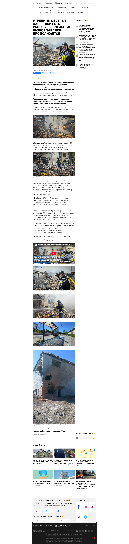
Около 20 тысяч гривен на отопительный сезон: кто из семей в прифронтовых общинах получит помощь (87, 38)
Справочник (48, 3)
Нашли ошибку (36, 434)
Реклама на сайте (71, 530)
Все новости (64, 15)
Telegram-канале (45, 101)
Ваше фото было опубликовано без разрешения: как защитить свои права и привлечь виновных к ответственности (86, 27)
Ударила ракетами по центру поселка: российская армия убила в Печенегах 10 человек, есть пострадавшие (87, 47)
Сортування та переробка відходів (65, 10)
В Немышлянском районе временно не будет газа (42, 482)
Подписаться (65, 520)
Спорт (87, 12)
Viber (63, 431)
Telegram (50, 511)
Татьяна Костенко (40, 75)
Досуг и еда (80, 12)
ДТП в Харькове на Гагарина (46, 7)
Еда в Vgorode (50, 10)
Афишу (77, 3)
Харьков (70, 525)
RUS (91, 3)
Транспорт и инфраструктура (47, 12)
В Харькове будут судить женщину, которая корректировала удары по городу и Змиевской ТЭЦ (87, 57)
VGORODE (62, 525)
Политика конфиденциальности (39, 531)
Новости (35, 3)
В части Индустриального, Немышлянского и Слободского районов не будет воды (85, 462)
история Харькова (83, 7)
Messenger (62, 511)
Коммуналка (61, 12)
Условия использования (37, 530)
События (80, 10)
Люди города (70, 12)
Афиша (41, 3)
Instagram (56, 431)
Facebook (61, 429)
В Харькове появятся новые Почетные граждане (86, 66)
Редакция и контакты (55, 530)
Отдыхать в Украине (61, 7)
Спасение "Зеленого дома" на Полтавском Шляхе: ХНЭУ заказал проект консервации (43, 462)
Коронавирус (73, 7)
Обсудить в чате (43, 434)
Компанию (83, 3)
